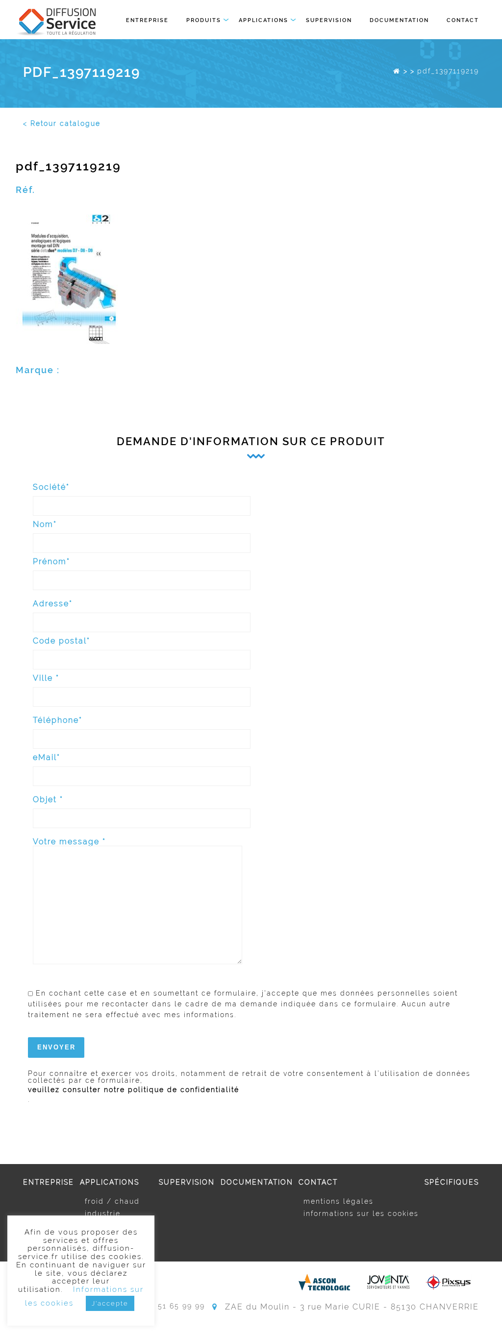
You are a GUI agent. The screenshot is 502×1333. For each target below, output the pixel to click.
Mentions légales (338, 1201)
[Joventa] (387, 1282)
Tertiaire (101, 1238)
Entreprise (147, 20)
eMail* (46, 758)
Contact (463, 20)
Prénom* (51, 562)
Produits (203, 20)
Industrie (103, 1213)
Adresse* (53, 604)
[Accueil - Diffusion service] (397, 71)
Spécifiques (452, 1182)
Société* (51, 487)
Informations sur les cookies (361, 1213)
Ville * (46, 678)
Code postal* (61, 641)
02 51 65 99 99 (175, 1306)
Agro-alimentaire (119, 1226)
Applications (263, 20)
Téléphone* (57, 720)
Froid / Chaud (112, 1201)
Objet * (48, 800)
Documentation (399, 20)
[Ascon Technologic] (324, 1282)
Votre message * (69, 842)
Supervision (329, 20)
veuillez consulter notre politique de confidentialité (133, 1090)
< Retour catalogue (61, 123)
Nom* (45, 525)
